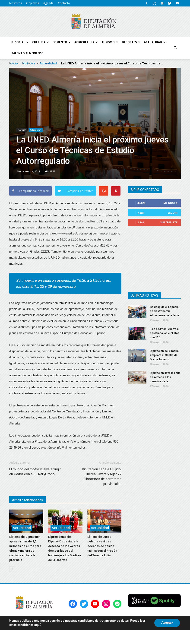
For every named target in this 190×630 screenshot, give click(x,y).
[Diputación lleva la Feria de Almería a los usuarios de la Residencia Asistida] (137, 377)
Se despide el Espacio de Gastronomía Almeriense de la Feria (164, 311)
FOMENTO (60, 42)
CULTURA (38, 42)
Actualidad (35, 130)
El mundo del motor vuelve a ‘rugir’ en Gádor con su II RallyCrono (35, 471)
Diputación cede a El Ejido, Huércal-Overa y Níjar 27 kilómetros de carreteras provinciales (101, 476)
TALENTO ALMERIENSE (27, 53)
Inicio (13, 63)
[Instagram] (154, 3)
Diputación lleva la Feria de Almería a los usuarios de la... (165, 377)
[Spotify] (161, 3)
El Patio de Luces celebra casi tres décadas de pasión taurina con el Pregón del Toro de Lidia (102, 546)
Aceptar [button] (167, 623)
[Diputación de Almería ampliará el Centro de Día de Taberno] (137, 355)
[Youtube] (177, 3)
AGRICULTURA (84, 42)
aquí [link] (37, 625)
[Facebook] (146, 3)
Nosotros (15, 3)
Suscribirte (168, 222)
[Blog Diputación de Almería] (95, 22)
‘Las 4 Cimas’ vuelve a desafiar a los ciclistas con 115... (164, 333)
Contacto (64, 3)
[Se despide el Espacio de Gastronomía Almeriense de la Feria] (137, 311)
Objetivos (32, 3)
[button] (175, 47)
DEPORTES (129, 42)
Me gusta (170, 203)
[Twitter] (169, 3)
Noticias (22, 130)
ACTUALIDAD (153, 42)
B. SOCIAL (18, 42)
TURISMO (108, 42)
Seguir (172, 212)
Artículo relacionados (27, 500)
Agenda (48, 3)
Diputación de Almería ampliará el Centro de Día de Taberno (164, 355)
